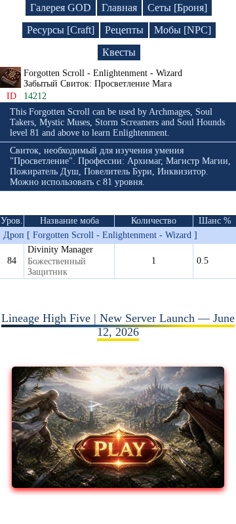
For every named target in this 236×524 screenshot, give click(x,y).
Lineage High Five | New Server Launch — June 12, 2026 (118, 325)
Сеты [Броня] (177, 7)
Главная (119, 7)
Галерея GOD (60, 7)
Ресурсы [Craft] (60, 29)
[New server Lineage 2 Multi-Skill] (118, 484)
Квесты (119, 52)
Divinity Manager (60, 249)
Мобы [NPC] (182, 29)
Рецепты (124, 29)
